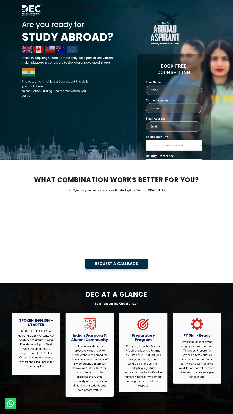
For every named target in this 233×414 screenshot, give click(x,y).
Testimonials (115, 6)
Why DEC (89, 6)
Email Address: (156, 118)
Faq (136, 6)
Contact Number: (157, 100)
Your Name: (154, 82)
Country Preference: (160, 156)
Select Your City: (157, 137)
